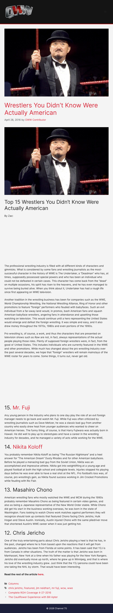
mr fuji (55, 588)
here (40, 574)
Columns (13, 583)
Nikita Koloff (28, 447)
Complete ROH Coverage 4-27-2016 (29, 592)
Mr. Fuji (21, 407)
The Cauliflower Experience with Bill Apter (33, 597)
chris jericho (15, 588)
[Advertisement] (56, 242)
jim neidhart (43, 588)
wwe (70, 588)
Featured (29, 588)
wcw (63, 588)
